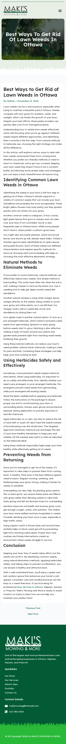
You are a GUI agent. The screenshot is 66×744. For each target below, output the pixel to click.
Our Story (10, 675)
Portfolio (9, 688)
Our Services (11, 680)
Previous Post (33, 608)
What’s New (11, 684)
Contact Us (10, 692)
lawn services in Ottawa (30, 587)
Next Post (33, 614)
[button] (60, 10)
